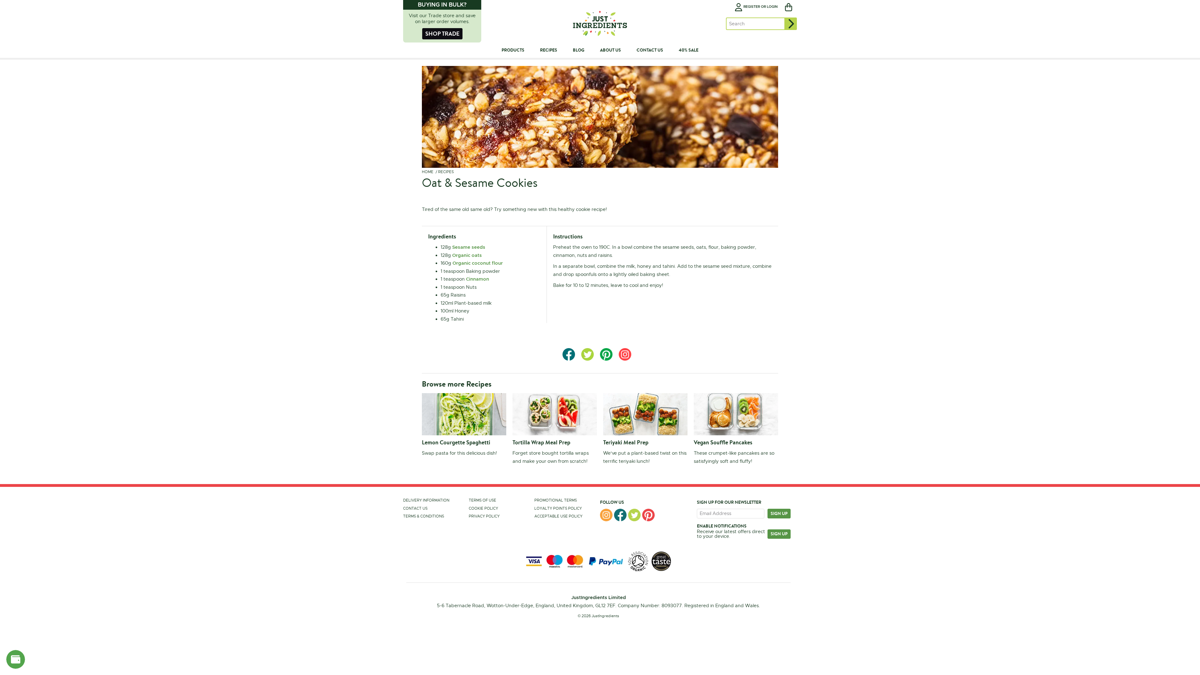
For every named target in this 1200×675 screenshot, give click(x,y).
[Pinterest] (648, 515)
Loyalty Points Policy (558, 508)
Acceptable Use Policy (558, 516)
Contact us (415, 508)
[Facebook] (620, 515)
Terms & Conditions (423, 516)
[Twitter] (634, 515)
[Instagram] (606, 515)
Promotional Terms (555, 500)
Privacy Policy (484, 516)
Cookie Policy (483, 508)
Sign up (779, 513)
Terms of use (482, 500)
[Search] (790, 24)
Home (427, 171)
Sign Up (779, 534)
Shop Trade (442, 34)
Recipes (446, 171)
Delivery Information (426, 500)
